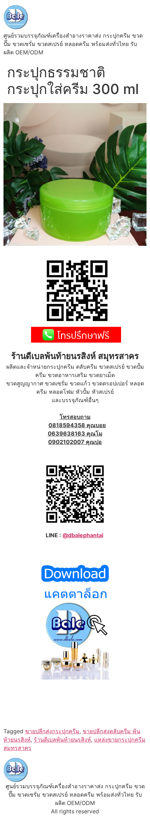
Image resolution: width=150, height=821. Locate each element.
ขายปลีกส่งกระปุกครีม (52, 731)
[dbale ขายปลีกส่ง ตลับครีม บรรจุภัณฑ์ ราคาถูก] (75, 677)
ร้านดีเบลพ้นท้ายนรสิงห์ (62, 739)
